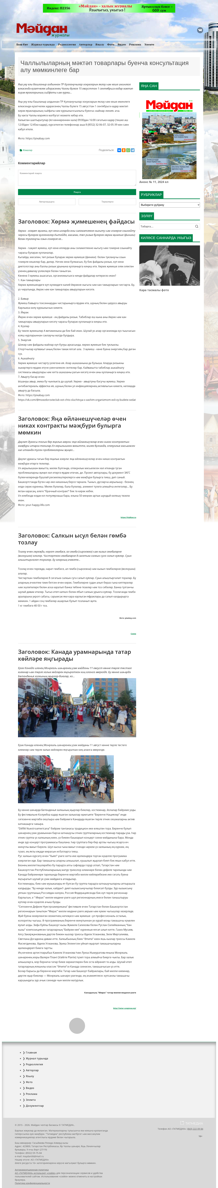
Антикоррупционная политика (32, 1169)
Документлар (35, 1105)
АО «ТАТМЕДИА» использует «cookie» (35, 1173)
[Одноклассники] (124, 150)
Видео (122, 44)
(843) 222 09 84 (195, 1128)
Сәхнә (133, 634)
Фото (110, 44)
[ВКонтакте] (119, 150)
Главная (31, 1052)
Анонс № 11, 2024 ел (154, 182)
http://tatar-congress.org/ (124, 1008)
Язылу (99, 44)
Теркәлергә (107, 201)
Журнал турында (43, 44)
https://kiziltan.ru (128, 517)
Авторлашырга (46, 201)
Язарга (77, 192)
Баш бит (22, 44)
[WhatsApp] (128, 150)
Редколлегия (67, 44)
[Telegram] (133, 150)
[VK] (200, 30)
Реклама (135, 44)
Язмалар (27, 150)
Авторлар (85, 44)
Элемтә (149, 44)
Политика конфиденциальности (32, 1183)
